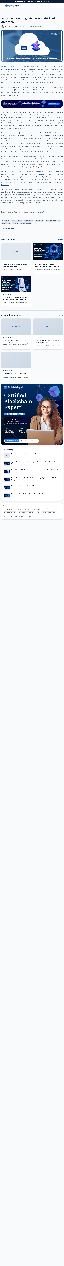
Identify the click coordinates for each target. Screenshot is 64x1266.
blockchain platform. (8, 69)
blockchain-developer (17, 220)
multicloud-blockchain (25, 223)
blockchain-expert (28, 220)
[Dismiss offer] (61, 1)
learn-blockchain (6, 223)
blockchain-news (39, 220)
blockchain (8, 11)
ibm (59, 220)
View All (60, 239)
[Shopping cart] (61, 5)
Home (2, 11)
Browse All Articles (8, 228)
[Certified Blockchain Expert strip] (32, 104)
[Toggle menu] (2, 5)
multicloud (15, 223)
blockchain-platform (51, 220)
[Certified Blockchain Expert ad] (32, 414)
